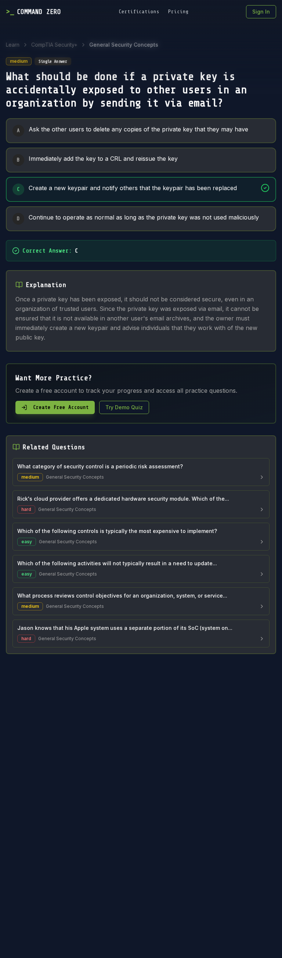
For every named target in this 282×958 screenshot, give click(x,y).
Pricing (178, 11)
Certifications (139, 11)
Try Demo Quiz (124, 407)
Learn (12, 44)
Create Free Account (61, 407)
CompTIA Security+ (54, 44)
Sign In (261, 11)
